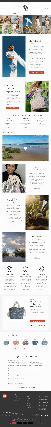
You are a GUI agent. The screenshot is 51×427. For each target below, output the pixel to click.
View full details (41, 325)
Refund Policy (28, 403)
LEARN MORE (37, 188)
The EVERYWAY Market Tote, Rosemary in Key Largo (35, 348)
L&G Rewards (28, 396)
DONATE (37, 257)
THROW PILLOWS (17, 398)
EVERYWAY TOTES (17, 396)
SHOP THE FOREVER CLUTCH (36, 72)
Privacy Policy (28, 405)
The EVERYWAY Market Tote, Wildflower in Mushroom (25, 348)
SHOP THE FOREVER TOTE (12, 107)
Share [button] (32, 325)
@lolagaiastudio (31, 387)
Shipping (31, 310)
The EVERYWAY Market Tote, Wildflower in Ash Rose (15, 348)
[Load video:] (25, 148)
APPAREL (16, 400)
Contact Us (28, 400)
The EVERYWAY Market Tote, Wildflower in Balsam (6, 347)
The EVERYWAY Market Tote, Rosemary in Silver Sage (44, 348)
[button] (3, 8)
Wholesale (28, 398)
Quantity (31, 315)
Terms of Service (29, 407)
